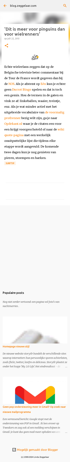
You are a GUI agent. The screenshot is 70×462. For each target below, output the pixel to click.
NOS (11, 84)
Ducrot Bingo (21, 89)
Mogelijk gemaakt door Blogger (37, 449)
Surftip (10, 163)
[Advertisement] (35, 245)
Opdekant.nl (13, 123)
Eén (43, 84)
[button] (6, 45)
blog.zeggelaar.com (23, 5)
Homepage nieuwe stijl (16, 346)
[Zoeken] (65, 5)
